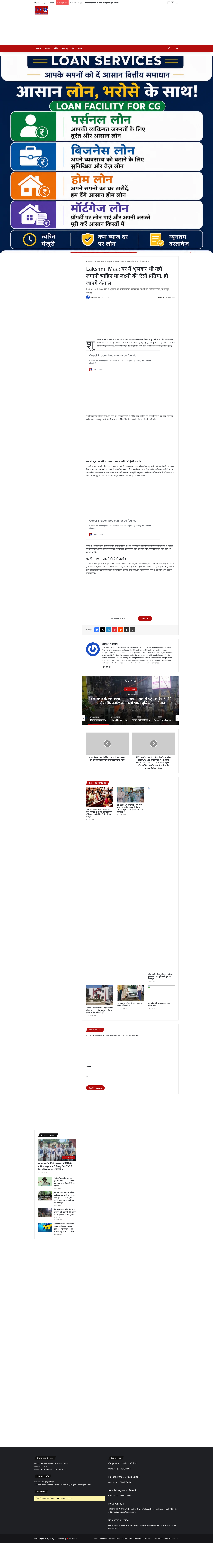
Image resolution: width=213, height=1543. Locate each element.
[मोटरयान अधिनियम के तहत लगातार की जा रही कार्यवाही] (130, 993)
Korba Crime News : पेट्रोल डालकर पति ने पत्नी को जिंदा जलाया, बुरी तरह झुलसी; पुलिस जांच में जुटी (99, 1010)
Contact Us (173, 1539)
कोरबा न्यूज (65, 48)
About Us (103, 1539)
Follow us (41, 1491)
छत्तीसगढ (47, 48)
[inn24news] (41, 11)
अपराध (80, 48)
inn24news (73, 1539)
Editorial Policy (114, 1539)
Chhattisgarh (130, 689)
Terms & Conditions (160, 1539)
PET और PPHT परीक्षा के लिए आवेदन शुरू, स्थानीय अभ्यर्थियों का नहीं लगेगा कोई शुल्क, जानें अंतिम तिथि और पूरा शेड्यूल (99, 813)
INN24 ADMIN (95, 297)
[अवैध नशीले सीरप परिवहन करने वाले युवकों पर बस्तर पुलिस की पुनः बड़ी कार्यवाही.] (161, 879)
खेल (73, 48)
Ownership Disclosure (142, 1539)
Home (38, 48)
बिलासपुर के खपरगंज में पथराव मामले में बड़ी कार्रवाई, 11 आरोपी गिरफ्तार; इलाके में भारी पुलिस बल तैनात (100, 3)
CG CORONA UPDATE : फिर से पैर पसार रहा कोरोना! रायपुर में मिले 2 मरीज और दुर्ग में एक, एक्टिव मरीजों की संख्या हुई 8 (130, 808)
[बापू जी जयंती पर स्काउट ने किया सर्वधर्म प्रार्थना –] (161, 993)
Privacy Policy (127, 1539)
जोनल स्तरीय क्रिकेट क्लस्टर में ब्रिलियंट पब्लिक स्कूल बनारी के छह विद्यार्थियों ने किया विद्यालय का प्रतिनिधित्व (130, 700)
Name (88, 1066)
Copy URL (145, 618)
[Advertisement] (131, 25)
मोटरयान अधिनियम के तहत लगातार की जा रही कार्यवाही (129, 1004)
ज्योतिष (56, 48)
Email (88, 1077)
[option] (130, 700)
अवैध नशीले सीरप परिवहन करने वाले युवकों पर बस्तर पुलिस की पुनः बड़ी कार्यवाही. (160, 976)
